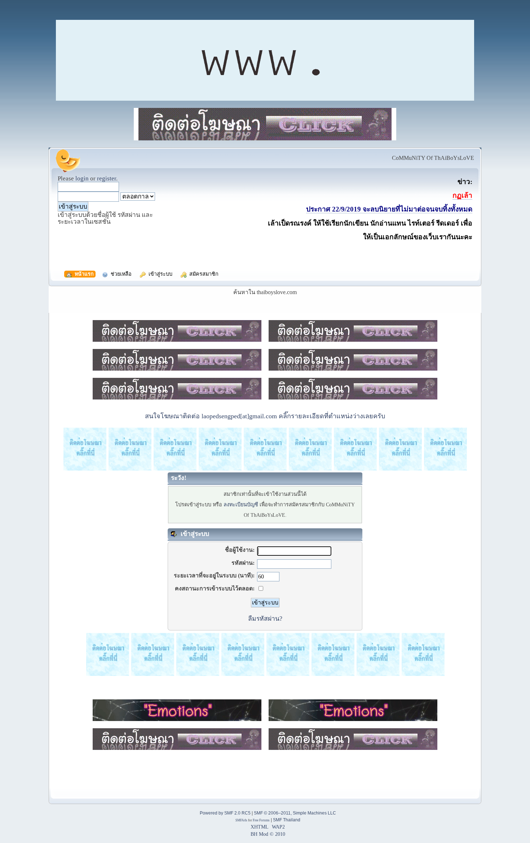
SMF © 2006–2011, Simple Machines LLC (295, 813)
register (106, 178)
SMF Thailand (286, 820)
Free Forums (261, 820)
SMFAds (241, 820)
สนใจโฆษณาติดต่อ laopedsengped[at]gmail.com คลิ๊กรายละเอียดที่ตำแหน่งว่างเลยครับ (265, 416)
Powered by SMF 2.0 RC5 (225, 813)
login (82, 178)
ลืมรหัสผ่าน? (265, 618)
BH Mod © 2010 (268, 834)
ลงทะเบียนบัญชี (241, 504)
